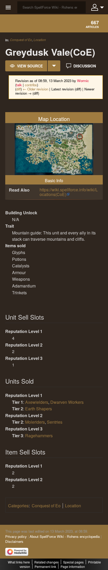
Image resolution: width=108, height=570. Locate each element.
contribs (31, 84)
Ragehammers (39, 436)
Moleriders (35, 422)
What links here (19, 562)
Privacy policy (16, 536)
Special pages (73, 562)
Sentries (54, 422)
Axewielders (36, 402)
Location (40, 40)
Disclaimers (14, 541)
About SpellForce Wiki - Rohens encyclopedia (65, 536)
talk (19, 84)
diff (18, 89)
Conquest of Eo (21, 39)
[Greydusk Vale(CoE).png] (54, 149)
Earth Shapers (38, 409)
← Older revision (35, 89)
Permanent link (45, 566)
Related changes (46, 562)
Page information (73, 566)
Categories (18, 506)
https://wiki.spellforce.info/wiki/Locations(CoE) (69, 192)
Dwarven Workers (67, 402)
